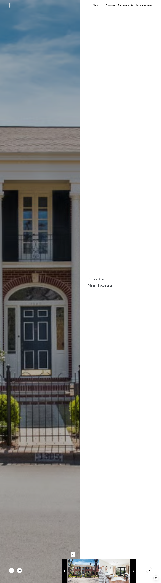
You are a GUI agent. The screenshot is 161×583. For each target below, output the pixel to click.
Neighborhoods (125, 5)
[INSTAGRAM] (11, 570)
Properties (110, 5)
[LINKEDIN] (19, 570)
